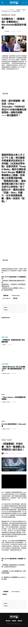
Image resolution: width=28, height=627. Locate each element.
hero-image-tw (6, 298)
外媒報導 (15, 100)
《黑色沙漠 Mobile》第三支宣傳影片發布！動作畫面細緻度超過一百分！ (13, 369)
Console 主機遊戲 (10, 10)
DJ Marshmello (15, 295)
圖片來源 (5, 93)
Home (3, 10)
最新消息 (15, 298)
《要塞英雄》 (6, 295)
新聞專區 (13, 14)
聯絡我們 (20, 620)
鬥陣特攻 (6, 337)
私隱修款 (14, 620)
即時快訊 (5, 594)
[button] (2, 3)
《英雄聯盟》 (6, 591)
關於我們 (8, 620)
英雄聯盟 (9, 439)
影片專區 (3, 364)
